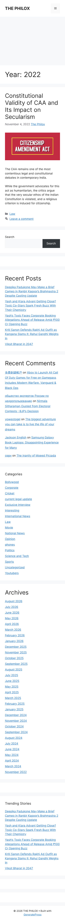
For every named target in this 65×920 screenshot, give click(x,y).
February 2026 (15, 635)
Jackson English (15, 437)
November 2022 (16, 772)
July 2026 (11, 607)
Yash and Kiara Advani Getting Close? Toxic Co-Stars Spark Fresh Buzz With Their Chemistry (30, 306)
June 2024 (12, 749)
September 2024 (16, 732)
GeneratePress (33, 914)
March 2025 (13, 698)
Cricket (9, 493)
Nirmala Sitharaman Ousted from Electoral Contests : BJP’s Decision (27, 406)
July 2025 (11, 675)
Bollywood (12, 482)
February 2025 (14, 703)
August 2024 (13, 738)
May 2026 (11, 618)
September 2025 (16, 664)
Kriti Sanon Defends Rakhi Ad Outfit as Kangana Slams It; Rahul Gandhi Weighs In (31, 334)
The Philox (38, 124)
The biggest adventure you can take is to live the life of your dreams (30, 424)
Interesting (12, 510)
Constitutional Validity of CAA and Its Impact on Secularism (31, 106)
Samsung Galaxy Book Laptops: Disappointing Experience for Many (32, 442)
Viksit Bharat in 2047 (19, 344)
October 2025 (14, 658)
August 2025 (13, 669)
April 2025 (12, 692)
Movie (9, 527)
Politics (9, 550)
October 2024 (14, 726)
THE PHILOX (17, 8)
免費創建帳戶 (13, 372)
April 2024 (12, 760)
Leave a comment (22, 218)
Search (9, 237)
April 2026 (12, 624)
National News (15, 533)
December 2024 (16, 715)
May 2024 (11, 755)
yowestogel (12, 419)
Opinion (10, 539)
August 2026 (13, 601)
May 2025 (11, 686)
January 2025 (14, 709)
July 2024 (11, 743)
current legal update (18, 499)
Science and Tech (17, 556)
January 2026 (14, 641)
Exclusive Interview (17, 504)
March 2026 (13, 629)
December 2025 (15, 646)
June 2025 (12, 681)
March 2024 (13, 766)
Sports (9, 561)
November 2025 (16, 652)
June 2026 (12, 612)
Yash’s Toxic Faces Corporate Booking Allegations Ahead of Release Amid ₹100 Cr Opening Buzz (32, 320)
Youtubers (12, 573)
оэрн (8, 455)
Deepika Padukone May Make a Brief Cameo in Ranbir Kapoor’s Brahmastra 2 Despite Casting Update (31, 291)
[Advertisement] (32, 39)
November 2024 (16, 720)
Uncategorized (15, 567)
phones (10, 544)
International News (17, 516)
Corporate (11, 487)
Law (12, 213)
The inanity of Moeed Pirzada (36, 455)
